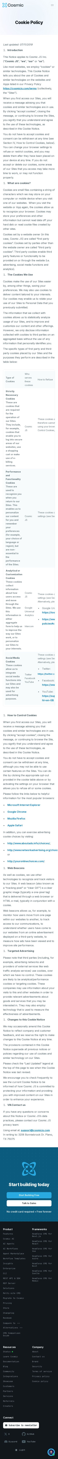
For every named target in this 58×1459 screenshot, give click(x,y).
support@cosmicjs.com (35, 1130)
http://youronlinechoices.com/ (25, 861)
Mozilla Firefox (16, 818)
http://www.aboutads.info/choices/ (28, 843)
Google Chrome (16, 811)
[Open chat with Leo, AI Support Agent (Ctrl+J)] (51, 1452)
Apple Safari (15, 825)
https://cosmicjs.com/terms (20, 88)
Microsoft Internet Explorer (23, 805)
